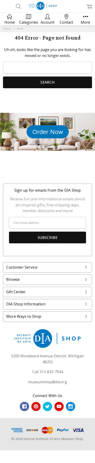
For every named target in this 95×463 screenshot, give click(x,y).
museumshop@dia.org (47, 381)
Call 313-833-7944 (47, 371)
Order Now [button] (47, 132)
